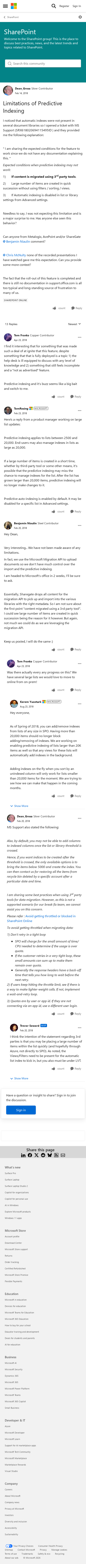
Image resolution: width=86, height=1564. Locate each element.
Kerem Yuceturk (30, 702)
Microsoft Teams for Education (19, 1312)
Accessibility (11, 1527)
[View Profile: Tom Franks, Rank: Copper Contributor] (8, 337)
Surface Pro (10, 1173)
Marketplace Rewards (15, 1464)
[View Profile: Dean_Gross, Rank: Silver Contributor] (8, 90)
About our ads (11, 1557)
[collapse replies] (43, 332)
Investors (9, 1515)
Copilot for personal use (16, 1198)
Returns (8, 1255)
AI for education (12, 1344)
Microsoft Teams (13, 1394)
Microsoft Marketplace (16, 1458)
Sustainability (11, 1534)
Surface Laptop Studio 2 (16, 1185)
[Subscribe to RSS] (56, 1154)
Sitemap (9, 1549)
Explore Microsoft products (18, 1211)
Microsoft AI (11, 1362)
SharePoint (13, 17)
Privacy (43, 1549)
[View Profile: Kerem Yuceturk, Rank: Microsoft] (14, 704)
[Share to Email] (63, 1154)
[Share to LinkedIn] (23, 1154)
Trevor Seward (29, 1026)
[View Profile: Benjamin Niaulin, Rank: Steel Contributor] (8, 525)
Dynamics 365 (11, 1375)
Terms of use (11, 1553)
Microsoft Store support (16, 1249)
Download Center (13, 1242)
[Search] (53, 6)
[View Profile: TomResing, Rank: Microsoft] (8, 411)
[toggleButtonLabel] (80, 17)
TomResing (21, 408)
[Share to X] (36, 1154)
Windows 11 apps (13, 1217)
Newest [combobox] (74, 324)
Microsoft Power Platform (17, 1388)
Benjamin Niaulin (18, 241)
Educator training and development (22, 1331)
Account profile (12, 1236)
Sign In (77, 6)
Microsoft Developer (15, 1432)
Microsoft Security (13, 1369)
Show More (21, 806)
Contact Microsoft (26, 1549)
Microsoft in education (16, 1299)
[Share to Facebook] (30, 1154)
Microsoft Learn (12, 1438)
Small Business (12, 1407)
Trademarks (27, 1553)
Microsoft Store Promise (16, 1274)
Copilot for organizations (17, 1192)
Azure (7, 1426)
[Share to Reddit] (43, 1154)
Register (64, 6)
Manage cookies (59, 1549)
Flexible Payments (13, 1281)
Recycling (59, 1553)
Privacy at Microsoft (14, 1508)
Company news (12, 1502)
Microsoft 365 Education (16, 1318)
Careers (8, 1489)
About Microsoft (12, 1495)
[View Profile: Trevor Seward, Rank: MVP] (14, 1028)
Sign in (21, 1110)
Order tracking (12, 1262)
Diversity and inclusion (16, 1521)
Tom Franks (21, 335)
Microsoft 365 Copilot (15, 1401)
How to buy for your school (18, 1325)
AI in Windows (12, 1205)
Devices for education (15, 1306)
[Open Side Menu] (5, 6)
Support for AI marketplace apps (20, 1445)
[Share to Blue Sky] (50, 1154)
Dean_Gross (22, 88)
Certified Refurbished (15, 1268)
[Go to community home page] (14, 6)
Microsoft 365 (11, 1382)
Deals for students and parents (20, 1338)
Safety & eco (44, 1553)
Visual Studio (11, 1471)
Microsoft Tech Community (17, 1451)
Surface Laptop (12, 1179)
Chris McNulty (16, 255)
